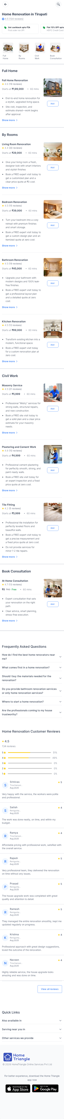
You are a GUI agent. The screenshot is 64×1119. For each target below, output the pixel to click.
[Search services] (58, 4)
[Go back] (6, 4)
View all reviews (50, 989)
